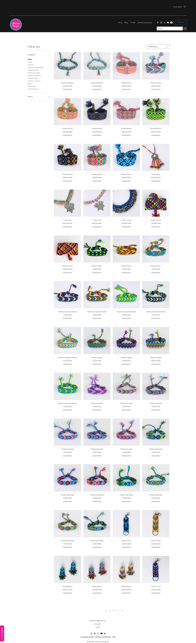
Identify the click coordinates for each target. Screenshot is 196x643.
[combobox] (158, 46)
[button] (185, 7)
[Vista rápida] (67, 65)
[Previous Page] (101, 610)
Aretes (30, 62)
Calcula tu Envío (67, 89)
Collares (30, 65)
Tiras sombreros (33, 89)
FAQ (113, 637)
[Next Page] (122, 610)
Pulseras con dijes (34, 73)
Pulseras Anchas (33, 70)
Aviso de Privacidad (87, 637)
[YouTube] (168, 22)
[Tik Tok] (171, 22)
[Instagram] (161, 22)
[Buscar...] (185, 28)
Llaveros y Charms (34, 81)
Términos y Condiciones (103, 637)
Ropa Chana (32, 86)
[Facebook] (158, 22)
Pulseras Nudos (33, 78)
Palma (30, 83)
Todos (30, 59)
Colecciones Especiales (35, 67)
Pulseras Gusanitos (34, 75)
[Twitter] (164, 22)
